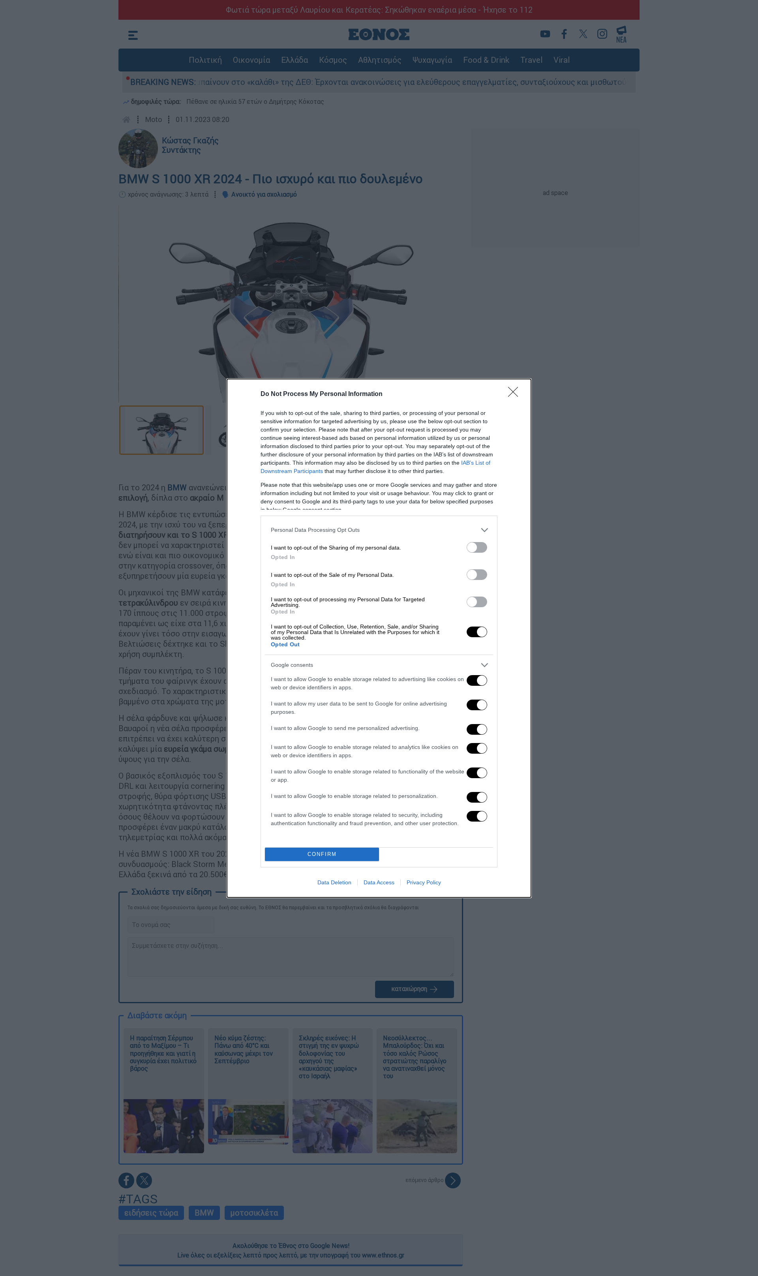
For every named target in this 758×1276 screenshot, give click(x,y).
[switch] (477, 547)
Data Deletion (334, 882)
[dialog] (379, 638)
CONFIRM (322, 854)
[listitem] (379, 530)
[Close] (515, 394)
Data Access (379, 882)
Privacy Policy (424, 882)
